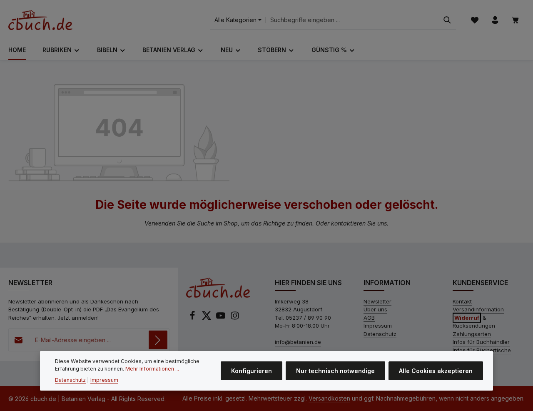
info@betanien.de (298, 341)
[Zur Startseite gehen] (40, 20)
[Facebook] (193, 318)
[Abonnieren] (158, 340)
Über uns (375, 309)
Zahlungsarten (472, 334)
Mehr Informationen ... (152, 369)
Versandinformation (478, 309)
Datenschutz (380, 334)
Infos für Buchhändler (481, 341)
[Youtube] (221, 318)
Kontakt (462, 301)
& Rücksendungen (474, 321)
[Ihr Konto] (495, 20)
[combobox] (352, 20)
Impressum (378, 325)
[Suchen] (447, 20)
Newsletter (377, 301)
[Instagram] (234, 318)
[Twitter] (207, 318)
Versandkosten (329, 398)
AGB (369, 317)
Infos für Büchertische (482, 350)
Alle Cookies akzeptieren (436, 370)
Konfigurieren (251, 370)
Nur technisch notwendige (335, 370)
